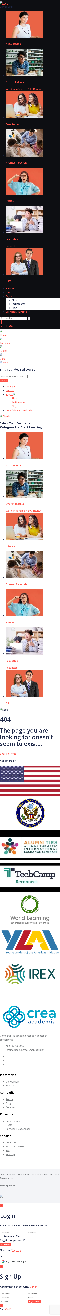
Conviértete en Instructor (17, 311)
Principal (10, 288)
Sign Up (9, 326)
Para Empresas (14, 1121)
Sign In (6, 416)
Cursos (9, 292)
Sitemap (10, 1154)
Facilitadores (18, 304)
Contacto (11, 1142)
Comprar (11, 1107)
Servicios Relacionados (18, 1128)
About (15, 300)
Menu (6, 362)
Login (3, 326)
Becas (9, 1125)
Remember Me (11, 1236)
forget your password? (12, 1240)
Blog (14, 307)
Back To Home (8, 753)
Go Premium (12, 1081)
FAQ (8, 1150)
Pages (9, 296)
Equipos (10, 1085)
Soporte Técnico (15, 1146)
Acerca (9, 1099)
